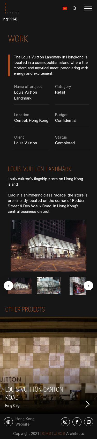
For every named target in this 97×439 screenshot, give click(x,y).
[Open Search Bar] (73, 8)
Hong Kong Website (25, 421)
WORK (18, 38)
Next (88, 285)
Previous (8, 285)
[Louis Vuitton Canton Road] (48, 365)
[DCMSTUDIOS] (12, 8)
